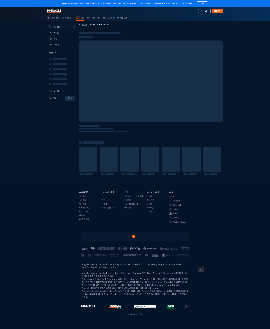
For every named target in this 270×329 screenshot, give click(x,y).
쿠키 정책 (179, 3)
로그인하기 (204, 11)
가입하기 (217, 11)
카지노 (84, 24)
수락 (202, 3)
